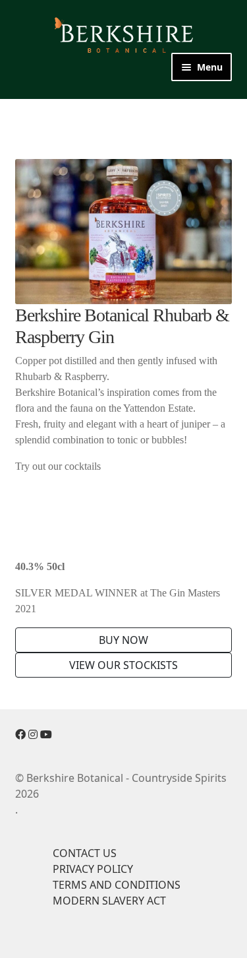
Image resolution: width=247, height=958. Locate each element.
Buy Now (123, 640)
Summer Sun (100, 540)
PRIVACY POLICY (93, 869)
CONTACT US (85, 853)
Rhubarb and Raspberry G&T (139, 493)
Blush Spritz (97, 508)
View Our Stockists (123, 665)
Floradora (92, 524)
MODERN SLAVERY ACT (109, 900)
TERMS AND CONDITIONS (116, 885)
